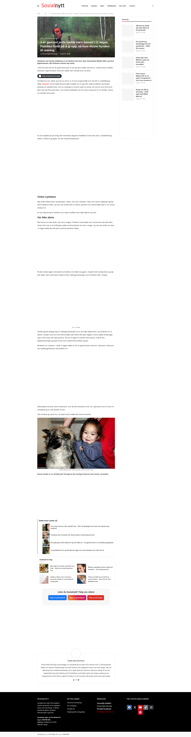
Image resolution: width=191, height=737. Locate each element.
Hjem (38, 13)
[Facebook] (129, 707)
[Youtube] (140, 707)
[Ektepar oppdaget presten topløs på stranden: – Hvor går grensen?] (81, 568)
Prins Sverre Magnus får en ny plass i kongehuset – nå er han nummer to (144, 77)
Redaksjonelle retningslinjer (76, 712)
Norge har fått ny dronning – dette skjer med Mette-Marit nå (142, 93)
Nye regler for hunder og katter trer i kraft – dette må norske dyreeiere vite (62, 568)
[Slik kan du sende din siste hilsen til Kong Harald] (128, 31)
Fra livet (122, 6)
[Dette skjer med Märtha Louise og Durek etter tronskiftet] (128, 63)
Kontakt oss (71, 709)
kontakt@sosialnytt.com (105, 712)
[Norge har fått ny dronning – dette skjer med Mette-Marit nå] (128, 95)
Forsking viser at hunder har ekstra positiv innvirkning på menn (73, 535)
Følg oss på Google (95, 598)
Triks (102, 6)
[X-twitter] (134, 707)
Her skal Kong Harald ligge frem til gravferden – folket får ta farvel (143, 45)
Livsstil (132, 6)
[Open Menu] (38, 6)
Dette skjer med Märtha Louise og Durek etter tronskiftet (142, 61)
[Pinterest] (140, 712)
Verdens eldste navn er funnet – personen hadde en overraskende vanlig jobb (61, 579)
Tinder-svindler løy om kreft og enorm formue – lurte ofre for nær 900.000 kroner (99, 579)
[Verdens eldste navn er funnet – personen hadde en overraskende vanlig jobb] (43, 579)
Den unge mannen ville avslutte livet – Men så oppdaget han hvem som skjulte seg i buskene (80, 527)
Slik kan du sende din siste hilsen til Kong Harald (142, 28)
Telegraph (45, 84)
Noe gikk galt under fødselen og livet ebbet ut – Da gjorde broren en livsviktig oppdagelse (82, 542)
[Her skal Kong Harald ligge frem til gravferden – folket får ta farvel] (128, 47)
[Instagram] (151, 707)
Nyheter (84, 6)
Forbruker (111, 6)
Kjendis (94, 6)
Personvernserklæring (74, 702)
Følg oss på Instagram (77, 598)
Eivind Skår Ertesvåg (49, 54)
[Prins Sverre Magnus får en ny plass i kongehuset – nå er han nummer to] (128, 79)
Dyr (46, 13)
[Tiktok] (145, 707)
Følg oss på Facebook (57, 598)
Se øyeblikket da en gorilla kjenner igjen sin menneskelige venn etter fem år (77, 550)
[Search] (153, 6)
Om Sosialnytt (43, 699)
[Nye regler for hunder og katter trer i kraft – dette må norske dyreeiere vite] (43, 568)
